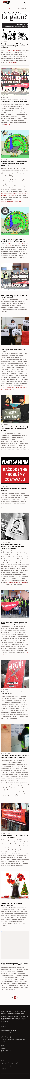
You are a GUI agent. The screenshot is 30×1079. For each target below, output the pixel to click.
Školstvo (14, 1066)
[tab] (8, 8)
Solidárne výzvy (22, 1066)
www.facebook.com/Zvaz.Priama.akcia (14, 1056)
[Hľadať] (24, 2)
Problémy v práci (6, 1066)
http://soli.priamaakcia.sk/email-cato (11, 201)
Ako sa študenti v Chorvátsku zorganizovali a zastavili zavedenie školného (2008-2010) (12, 546)
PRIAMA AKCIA (13, 1075)
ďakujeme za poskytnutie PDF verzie (16, 582)
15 (17, 997)
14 (15, 997)
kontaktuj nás (12, 62)
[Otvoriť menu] (27, 2)
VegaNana (4, 1068)
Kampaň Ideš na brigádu (12, 50)
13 (12, 997)
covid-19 (4, 1063)
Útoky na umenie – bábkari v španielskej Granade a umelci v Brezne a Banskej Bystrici (14, 387)
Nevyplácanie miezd (13, 1063)
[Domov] (6, 2)
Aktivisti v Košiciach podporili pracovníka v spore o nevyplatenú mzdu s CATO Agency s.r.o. (14, 163)
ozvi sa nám (7, 124)
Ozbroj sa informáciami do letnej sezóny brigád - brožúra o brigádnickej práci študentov (14, 45)
